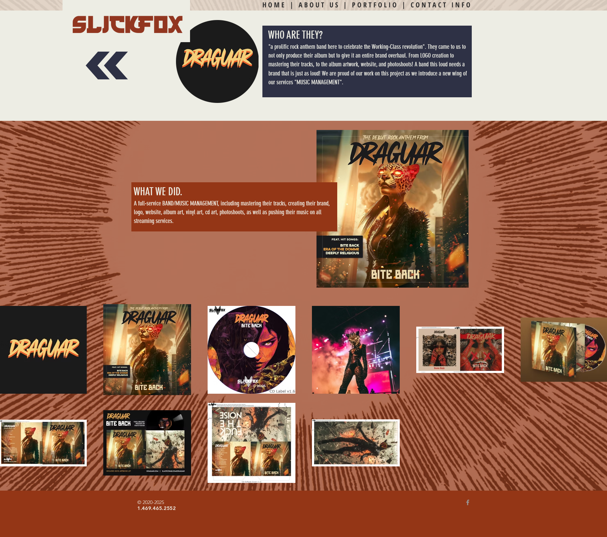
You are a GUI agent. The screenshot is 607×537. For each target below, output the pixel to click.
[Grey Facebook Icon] (467, 502)
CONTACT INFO (441, 4)
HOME (274, 4)
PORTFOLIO (375, 4)
